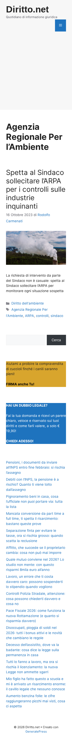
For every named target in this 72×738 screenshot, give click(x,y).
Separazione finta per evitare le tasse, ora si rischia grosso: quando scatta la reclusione (34, 536)
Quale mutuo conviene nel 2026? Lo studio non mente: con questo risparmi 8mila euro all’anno (35, 564)
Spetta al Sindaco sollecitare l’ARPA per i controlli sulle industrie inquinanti (35, 189)
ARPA (29, 316)
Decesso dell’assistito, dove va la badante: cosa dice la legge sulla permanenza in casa (32, 650)
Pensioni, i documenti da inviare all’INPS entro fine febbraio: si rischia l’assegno (35, 467)
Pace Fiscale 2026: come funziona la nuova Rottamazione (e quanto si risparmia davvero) (35, 616)
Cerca (56, 340)
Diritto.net (27, 9)
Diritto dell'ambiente (27, 303)
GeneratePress (36, 731)
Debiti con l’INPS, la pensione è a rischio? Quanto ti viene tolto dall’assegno (32, 484)
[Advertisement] (36, 74)
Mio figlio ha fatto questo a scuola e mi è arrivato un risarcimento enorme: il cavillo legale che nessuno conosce (36, 684)
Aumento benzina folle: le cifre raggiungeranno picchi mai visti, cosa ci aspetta (35, 701)
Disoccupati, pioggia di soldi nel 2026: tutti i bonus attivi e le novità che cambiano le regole (34, 633)
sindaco (57, 316)
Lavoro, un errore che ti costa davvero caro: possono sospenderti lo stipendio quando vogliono (34, 582)
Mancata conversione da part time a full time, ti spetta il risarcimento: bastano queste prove (35, 519)
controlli (42, 316)
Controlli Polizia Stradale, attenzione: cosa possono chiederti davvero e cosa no (35, 599)
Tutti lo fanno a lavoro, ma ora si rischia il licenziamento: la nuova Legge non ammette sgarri (32, 667)
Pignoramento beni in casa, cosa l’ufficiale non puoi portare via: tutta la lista (34, 501)
